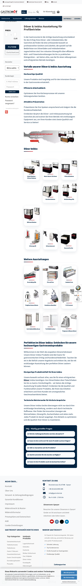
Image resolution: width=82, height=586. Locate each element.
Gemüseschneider (50, 305)
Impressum (9, 504)
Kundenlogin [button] (7, 6)
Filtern (12, 47)
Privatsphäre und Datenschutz (17, 516)
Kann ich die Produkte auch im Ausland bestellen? (47, 462)
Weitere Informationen (69, 582)
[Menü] (79, 582)
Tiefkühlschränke (12, 545)
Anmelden (12, 91)
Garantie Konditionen (14, 499)
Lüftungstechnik (30, 18)
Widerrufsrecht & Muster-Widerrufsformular (15, 510)
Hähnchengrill (27, 566)
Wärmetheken (31, 222)
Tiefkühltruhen (50, 329)
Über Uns (9, 490)
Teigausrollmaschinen (69, 331)
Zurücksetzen (12, 52)
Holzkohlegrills (69, 199)
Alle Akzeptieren (69, 572)
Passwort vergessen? (9, 102)
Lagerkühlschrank (28, 543)
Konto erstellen (11, 96)
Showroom (64, 509)
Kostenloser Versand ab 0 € (35, 2)
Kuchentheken (50, 199)
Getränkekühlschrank (34, 329)
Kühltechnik (6, 18)
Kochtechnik (17, 18)
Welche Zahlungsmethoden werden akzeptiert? (46, 434)
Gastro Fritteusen (12, 551)
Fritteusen (69, 305)
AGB (6, 521)
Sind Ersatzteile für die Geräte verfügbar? (45, 455)
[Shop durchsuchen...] (38, 12)
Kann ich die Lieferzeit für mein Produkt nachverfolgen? (49, 441)
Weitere (41, 18)
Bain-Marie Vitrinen (50, 176)
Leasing (77, 19)
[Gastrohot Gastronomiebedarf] (9, 12)
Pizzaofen (10, 564)
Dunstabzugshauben (13, 560)
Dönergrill (32, 246)
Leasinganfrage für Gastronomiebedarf (14, 2)
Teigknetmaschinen (31, 305)
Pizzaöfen (50, 282)
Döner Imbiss (45, 342)
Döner (27, 380)
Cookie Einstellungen (14, 525)
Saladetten (69, 282)
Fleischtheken (69, 176)
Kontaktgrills (31, 282)
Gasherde (26, 550)
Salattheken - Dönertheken (31, 177)
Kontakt (55, 2)
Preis (8, 30)
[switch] (78, 299)
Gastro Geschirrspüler (14, 557)
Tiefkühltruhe (11, 548)
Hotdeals (67, 19)
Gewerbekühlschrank (13, 554)
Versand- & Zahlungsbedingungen (19, 495)
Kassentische (68, 248)
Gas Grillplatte (27, 556)
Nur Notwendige (69, 577)
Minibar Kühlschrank (29, 553)
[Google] (6, 111)
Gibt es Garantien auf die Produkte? (42, 448)
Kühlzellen (26, 547)
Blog (47, 2)
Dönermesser (50, 246)
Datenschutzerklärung (30, 580)
